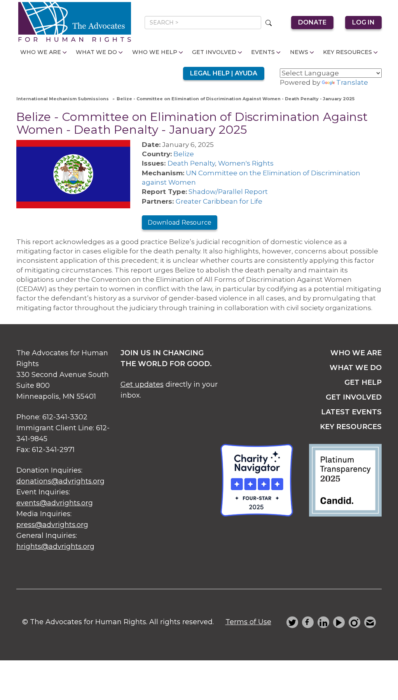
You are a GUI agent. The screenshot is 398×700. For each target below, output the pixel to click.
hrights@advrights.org (55, 546)
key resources (351, 426)
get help (363, 382)
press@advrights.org (52, 524)
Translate (352, 82)
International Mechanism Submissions (62, 98)
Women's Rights (246, 163)
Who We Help (154, 52)
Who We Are (40, 52)
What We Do (96, 52)
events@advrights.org (54, 503)
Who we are (356, 353)
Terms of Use (248, 622)
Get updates (142, 384)
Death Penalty (191, 163)
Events (263, 52)
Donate (312, 22)
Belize (183, 154)
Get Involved (214, 52)
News (299, 52)
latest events (351, 412)
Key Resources (347, 52)
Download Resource (179, 222)
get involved (354, 397)
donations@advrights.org (60, 481)
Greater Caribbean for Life (219, 201)
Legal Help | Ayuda (223, 73)
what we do (356, 367)
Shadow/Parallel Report (228, 192)
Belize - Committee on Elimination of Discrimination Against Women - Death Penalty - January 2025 (235, 98)
